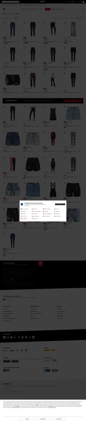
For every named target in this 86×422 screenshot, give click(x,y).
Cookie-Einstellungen (16, 407)
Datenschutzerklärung (52, 407)
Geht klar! (27, 418)
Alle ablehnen (43, 418)
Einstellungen (59, 419)
